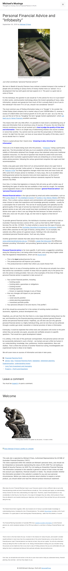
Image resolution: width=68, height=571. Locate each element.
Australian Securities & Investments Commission (39, 227)
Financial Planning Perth (13, 358)
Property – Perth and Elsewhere (16, 369)
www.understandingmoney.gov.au (15, 241)
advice (7, 361)
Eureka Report (10, 198)
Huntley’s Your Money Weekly (47, 198)
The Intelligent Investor (26, 198)
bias (12, 361)
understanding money (22, 363)
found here (41, 255)
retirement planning (47, 361)
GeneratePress (46, 568)
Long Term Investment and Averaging (18, 366)
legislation (36, 361)
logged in (15, 383)
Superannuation (8, 363)
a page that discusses (44, 241)
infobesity (46, 148)
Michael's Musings (13, 3)
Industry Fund (10, 170)
